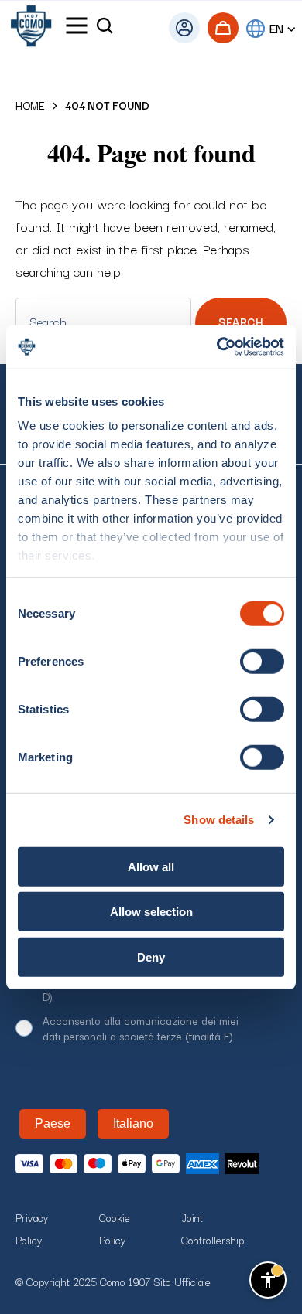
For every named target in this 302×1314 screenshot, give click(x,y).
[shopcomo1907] (31, 28)
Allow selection (151, 911)
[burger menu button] (77, 28)
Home (30, 105)
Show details (219, 819)
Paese (52, 1123)
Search (240, 321)
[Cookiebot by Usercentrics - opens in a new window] (217, 347)
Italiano (133, 1123)
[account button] (184, 27)
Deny (151, 956)
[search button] (104, 28)
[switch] (262, 660)
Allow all (151, 866)
